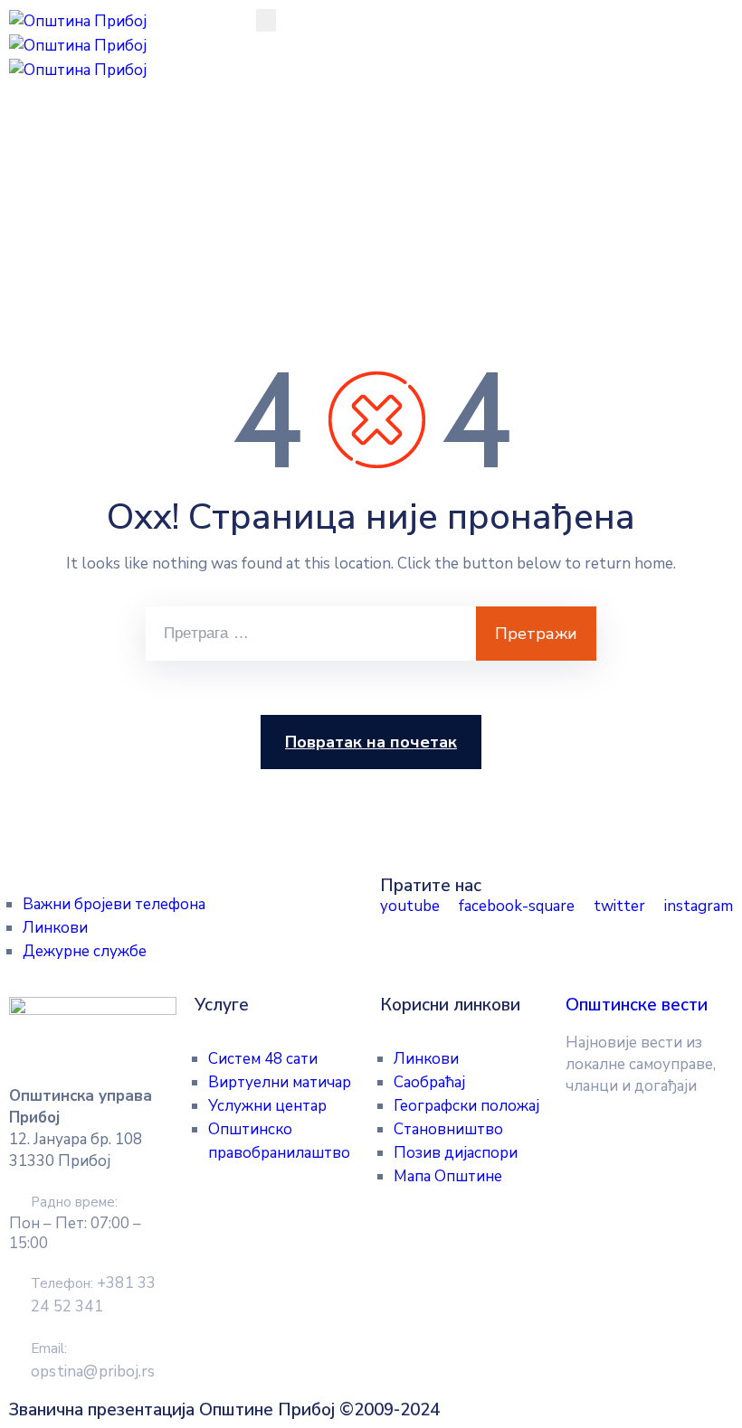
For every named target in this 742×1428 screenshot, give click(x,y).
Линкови (55, 927)
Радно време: (74, 1202)
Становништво (448, 1129)
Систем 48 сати (263, 1058)
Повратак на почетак (371, 742)
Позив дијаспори (456, 1152)
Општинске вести (637, 1005)
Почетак (43, 212)
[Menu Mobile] (266, 20)
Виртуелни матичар (279, 1082)
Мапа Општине (448, 1176)
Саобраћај (429, 1082)
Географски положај (466, 1105)
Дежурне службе (85, 951)
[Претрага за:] (311, 633)
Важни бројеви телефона (114, 904)
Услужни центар (267, 1105)
